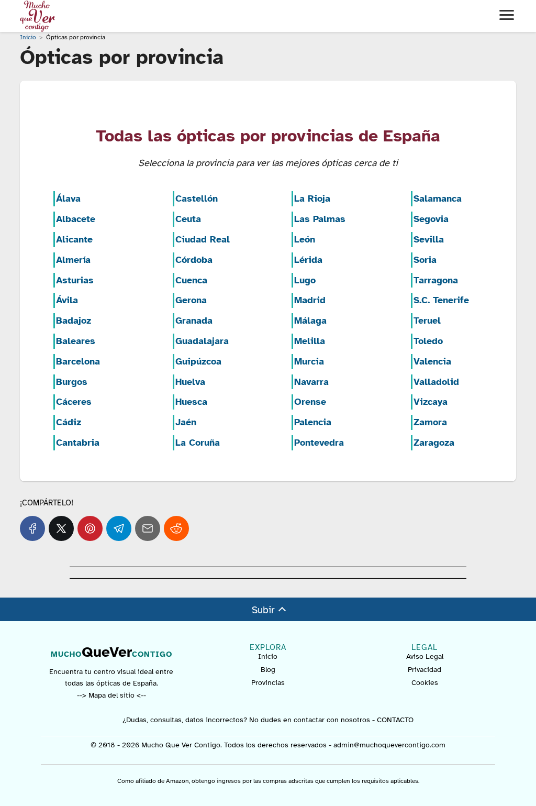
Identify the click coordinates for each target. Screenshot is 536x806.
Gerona (191, 300)
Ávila (67, 300)
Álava (68, 198)
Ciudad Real (202, 239)
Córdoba (194, 260)
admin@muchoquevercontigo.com (389, 745)
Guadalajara (202, 341)
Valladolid (436, 382)
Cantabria (77, 442)
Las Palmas (319, 219)
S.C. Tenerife (441, 300)
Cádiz (68, 422)
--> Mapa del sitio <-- (111, 695)
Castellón (196, 198)
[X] (61, 528)
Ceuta (188, 219)
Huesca (191, 401)
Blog (268, 669)
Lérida (308, 260)
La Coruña (197, 442)
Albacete (75, 219)
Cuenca (191, 280)
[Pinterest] (90, 528)
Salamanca (438, 198)
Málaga (310, 320)
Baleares (75, 341)
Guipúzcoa (198, 361)
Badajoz (73, 320)
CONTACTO (395, 719)
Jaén (185, 422)
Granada (194, 320)
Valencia (432, 361)
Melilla (309, 341)
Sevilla (429, 239)
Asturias (75, 280)
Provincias (268, 682)
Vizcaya (431, 401)
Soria (425, 260)
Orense (310, 401)
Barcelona (78, 361)
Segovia (431, 219)
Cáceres (74, 401)
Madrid (310, 300)
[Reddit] (176, 528)
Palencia (312, 422)
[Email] (147, 528)
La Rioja (312, 198)
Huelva (190, 382)
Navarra (311, 382)
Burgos (71, 382)
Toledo (428, 341)
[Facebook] (32, 528)
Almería (73, 260)
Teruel (427, 320)
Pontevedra (319, 442)
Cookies (424, 682)
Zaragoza (434, 442)
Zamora (430, 422)
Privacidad (424, 669)
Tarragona (436, 280)
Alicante (74, 239)
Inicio (267, 656)
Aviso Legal (424, 656)
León (304, 239)
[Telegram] (118, 528)
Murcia (309, 361)
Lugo (305, 280)
